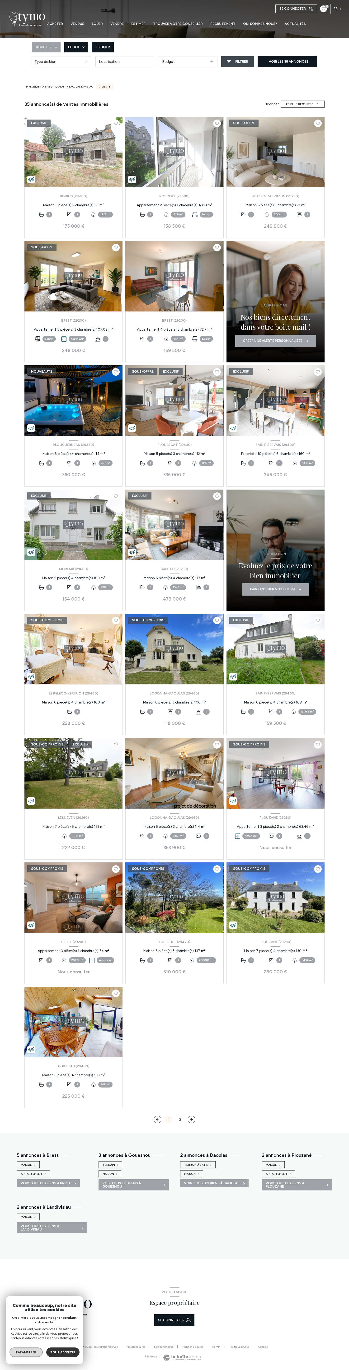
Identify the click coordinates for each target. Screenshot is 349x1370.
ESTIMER (138, 24)
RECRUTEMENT (223, 24)
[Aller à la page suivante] (191, 1119)
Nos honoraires (136, 1346)
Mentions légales (192, 1346)
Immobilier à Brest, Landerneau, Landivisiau (59, 86)
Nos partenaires (163, 1346)
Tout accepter (62, 1352)
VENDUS (77, 24)
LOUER (97, 24)
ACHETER (55, 24)
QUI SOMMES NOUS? (260, 24)
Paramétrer (26, 1352)
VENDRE (117, 24)
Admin (216, 1346)
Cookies (263, 1346)
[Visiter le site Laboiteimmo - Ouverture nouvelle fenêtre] (182, 1358)
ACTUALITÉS (295, 24)
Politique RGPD (239, 1346)
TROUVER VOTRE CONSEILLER (178, 24)
